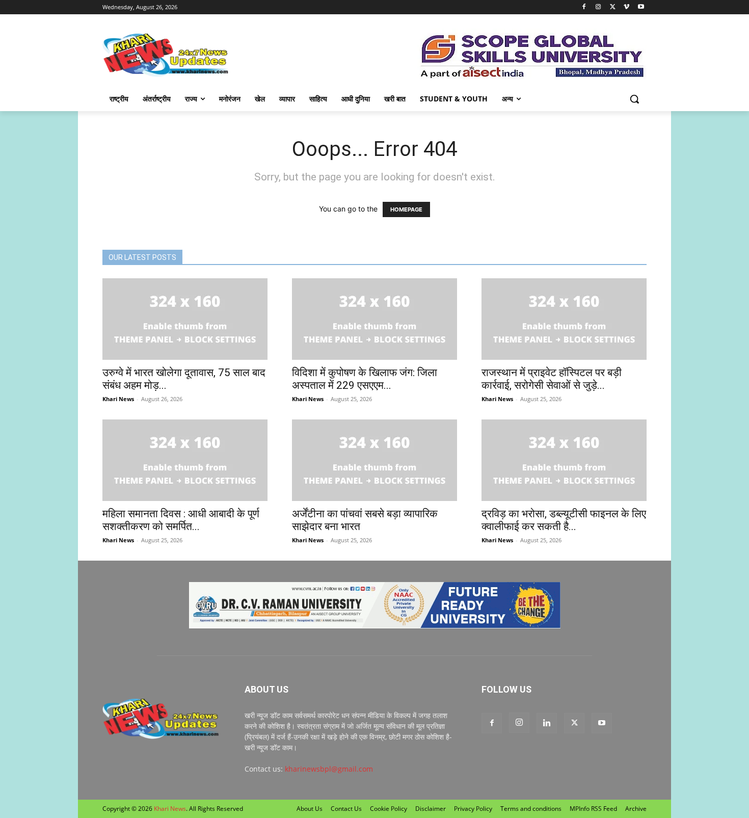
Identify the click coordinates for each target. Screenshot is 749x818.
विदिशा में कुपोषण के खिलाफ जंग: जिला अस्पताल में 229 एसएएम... (364, 378)
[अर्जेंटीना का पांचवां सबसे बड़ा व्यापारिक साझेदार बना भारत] (374, 460)
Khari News (118, 399)
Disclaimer (430, 808)
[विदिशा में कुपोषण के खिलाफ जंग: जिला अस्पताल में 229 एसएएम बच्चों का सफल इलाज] (374, 319)
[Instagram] (598, 7)
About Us (310, 808)
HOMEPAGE (406, 209)
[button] (634, 99)
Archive (636, 808)
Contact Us (346, 808)
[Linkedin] (547, 723)
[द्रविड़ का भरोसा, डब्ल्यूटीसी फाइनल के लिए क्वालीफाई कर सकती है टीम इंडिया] (564, 460)
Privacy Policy (473, 808)
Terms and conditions (530, 808)
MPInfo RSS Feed (593, 808)
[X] (613, 7)
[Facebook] (584, 7)
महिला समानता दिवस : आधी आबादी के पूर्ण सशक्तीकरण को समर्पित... (180, 520)
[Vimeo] (626, 7)
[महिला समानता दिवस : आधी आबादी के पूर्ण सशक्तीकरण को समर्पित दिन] (185, 460)
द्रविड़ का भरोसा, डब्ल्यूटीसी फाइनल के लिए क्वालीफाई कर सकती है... (563, 520)
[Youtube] (641, 7)
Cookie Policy (388, 808)
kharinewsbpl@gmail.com (329, 769)
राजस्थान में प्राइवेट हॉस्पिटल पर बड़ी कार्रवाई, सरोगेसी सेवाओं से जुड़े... (551, 378)
